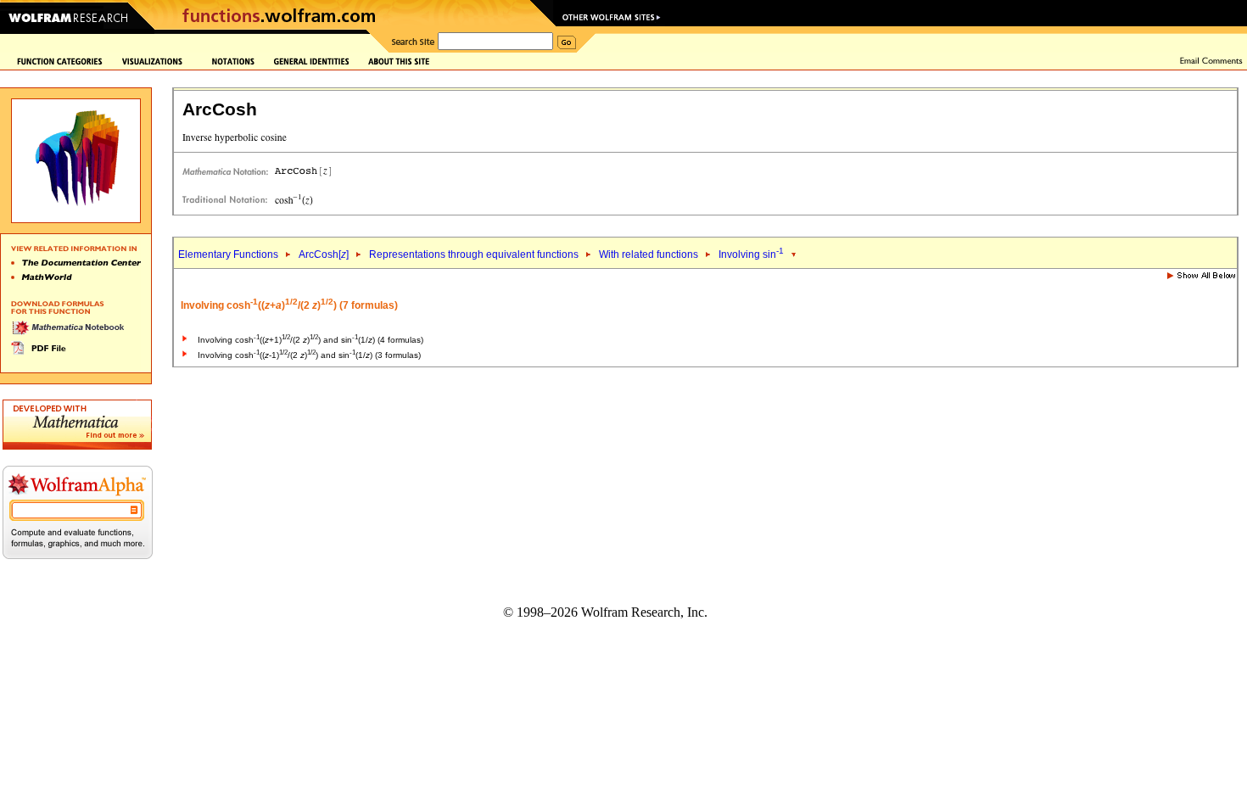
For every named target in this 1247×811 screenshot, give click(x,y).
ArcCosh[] (324, 254)
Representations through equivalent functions (474, 254)
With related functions (648, 254)
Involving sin (751, 254)
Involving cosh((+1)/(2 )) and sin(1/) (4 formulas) (310, 339)
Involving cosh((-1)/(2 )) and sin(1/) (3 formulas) (309, 355)
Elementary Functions (228, 254)
